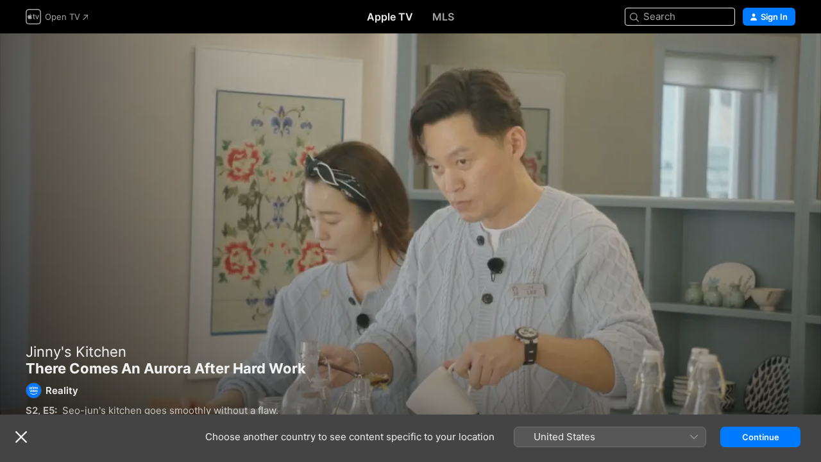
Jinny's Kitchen (76, 351)
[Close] (21, 437)
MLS (443, 16)
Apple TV (390, 16)
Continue (760, 437)
